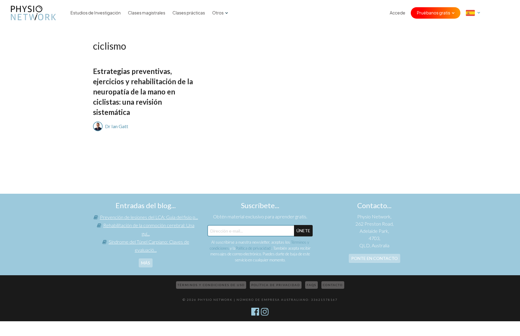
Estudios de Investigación (95, 13)
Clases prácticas (188, 13)
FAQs (311, 285)
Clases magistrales (146, 13)
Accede (397, 13)
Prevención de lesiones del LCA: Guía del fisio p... (149, 217)
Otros (218, 13)
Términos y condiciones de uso (211, 285)
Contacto (333, 285)
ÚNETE (303, 230)
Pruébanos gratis (433, 13)
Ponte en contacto (374, 258)
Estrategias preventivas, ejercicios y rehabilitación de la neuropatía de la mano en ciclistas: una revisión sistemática (143, 91)
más (145, 262)
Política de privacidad (253, 248)
